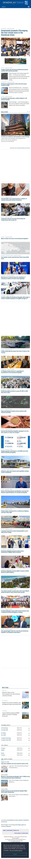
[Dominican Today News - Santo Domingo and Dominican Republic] (15, 2)
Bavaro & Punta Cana (7, 255)
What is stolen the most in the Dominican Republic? (14, 238)
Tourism (3, 275)
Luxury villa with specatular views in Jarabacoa (12, 136)
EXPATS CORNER (8, 759)
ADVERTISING (9, 830)
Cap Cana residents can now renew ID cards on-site (14, 763)
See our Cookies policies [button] (15, 850)
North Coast (5, 589)
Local (2, 67)
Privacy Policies (17, 833)
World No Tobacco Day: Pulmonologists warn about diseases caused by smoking (11, 694)
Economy (3, 28)
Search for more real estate (15, 148)
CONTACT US (16, 830)
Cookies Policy (25, 833)
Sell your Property (26, 148)
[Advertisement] (14, 15)
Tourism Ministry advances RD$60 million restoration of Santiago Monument (10, 714)
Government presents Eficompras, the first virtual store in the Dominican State (14, 33)
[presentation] (27, 111)
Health (4, 690)
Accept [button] (15, 854)
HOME (4, 830)
